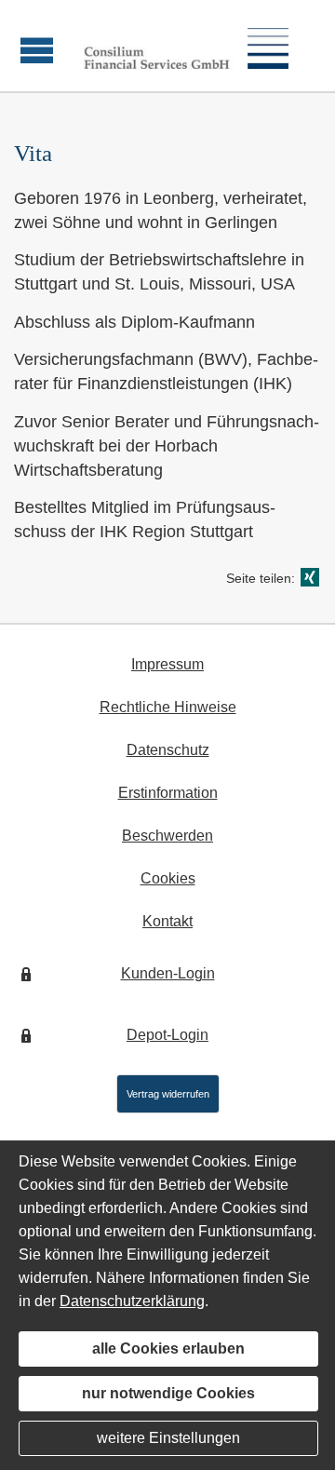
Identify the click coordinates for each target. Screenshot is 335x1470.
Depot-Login (167, 1035)
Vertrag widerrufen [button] (168, 1093)
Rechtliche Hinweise (168, 707)
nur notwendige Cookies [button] (168, 1393)
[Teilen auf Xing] (310, 577)
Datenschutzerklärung (132, 1301)
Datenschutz (168, 750)
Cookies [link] (168, 878)
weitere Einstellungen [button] (168, 1438)
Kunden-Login (168, 973)
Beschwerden (167, 835)
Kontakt (167, 921)
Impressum (167, 664)
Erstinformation (168, 793)
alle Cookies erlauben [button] (168, 1348)
